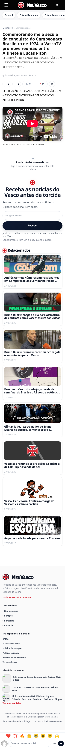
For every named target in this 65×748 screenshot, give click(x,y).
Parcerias (9, 620)
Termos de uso (10, 662)
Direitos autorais (11, 643)
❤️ (8, 736)
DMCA (6, 639)
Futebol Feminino (29, 15)
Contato (8, 615)
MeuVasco (8, 28)
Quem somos (11, 610)
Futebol (9, 15)
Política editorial (11, 653)
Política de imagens (12, 648)
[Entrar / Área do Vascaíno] (57, 5)
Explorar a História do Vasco (17, 597)
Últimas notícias (23, 28)
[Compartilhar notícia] (52, 84)
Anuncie (8, 625)
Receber (33, 225)
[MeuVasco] (32, 5)
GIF (54, 743)
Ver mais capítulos (12, 703)
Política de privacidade (14, 657)
